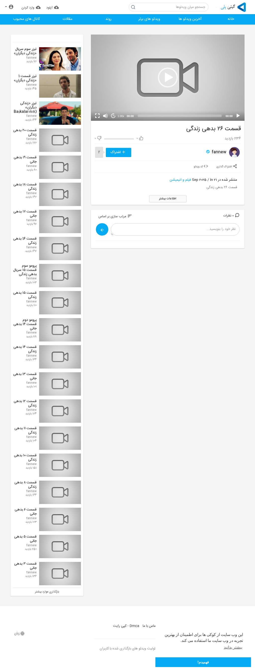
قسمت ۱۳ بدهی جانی (25, 376)
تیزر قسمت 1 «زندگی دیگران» (25, 78)
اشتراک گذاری (224, 167)
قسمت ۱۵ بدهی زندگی (25, 295)
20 (113, 116)
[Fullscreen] (97, 115)
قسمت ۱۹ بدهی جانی (25, 160)
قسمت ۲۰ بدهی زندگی (25, 132)
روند (108, 19)
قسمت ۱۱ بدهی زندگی (25, 430)
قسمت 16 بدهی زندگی (25, 241)
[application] (168, 78)
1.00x (121, 116)
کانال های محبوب (26, 19)
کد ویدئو (199, 167)
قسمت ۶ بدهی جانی (26, 512)
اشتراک (116, 152)
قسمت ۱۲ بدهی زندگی (25, 403)
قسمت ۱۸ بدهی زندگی (25, 187)
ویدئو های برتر (149, 19)
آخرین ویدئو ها (190, 19)
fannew (218, 152)
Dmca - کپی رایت (126, 626)
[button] (9, 7)
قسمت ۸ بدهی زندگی (25, 485)
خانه (231, 19)
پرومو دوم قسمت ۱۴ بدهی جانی (25, 324)
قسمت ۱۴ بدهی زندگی (25, 349)
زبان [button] (17, 633)
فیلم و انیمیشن (180, 180)
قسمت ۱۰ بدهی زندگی (25, 458)
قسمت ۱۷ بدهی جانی (25, 214)
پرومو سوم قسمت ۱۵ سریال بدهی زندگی (25, 270)
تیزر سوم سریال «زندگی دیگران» (25, 51)
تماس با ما (150, 626)
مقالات (67, 19)
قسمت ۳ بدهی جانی (25, 566)
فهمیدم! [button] (203, 662)
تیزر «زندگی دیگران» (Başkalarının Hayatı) (25, 109)
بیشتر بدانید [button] (233, 647)
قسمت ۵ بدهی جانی (25, 539)
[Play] (238, 115)
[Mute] (105, 115)
